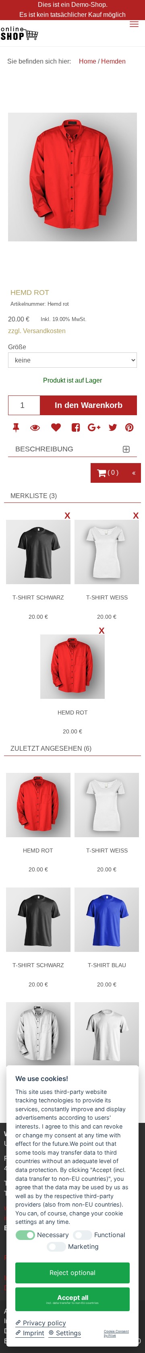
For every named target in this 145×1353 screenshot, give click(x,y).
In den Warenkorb (88, 405)
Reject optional (72, 1273)
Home (88, 61)
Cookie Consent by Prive (116, 1333)
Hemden (113, 61)
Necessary (53, 1235)
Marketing (83, 1246)
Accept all (72, 1299)
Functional (109, 1235)
